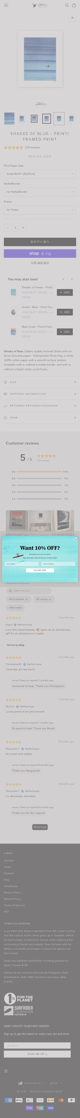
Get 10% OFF (40, 570)
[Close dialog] (75, 538)
